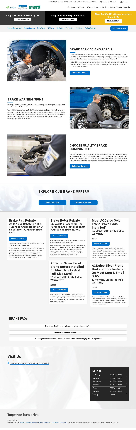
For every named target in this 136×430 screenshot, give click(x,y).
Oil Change (51, 28)
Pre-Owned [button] (80, 7)
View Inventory (23, 19)
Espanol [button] (126, 7)
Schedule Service (119, 28)
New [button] (72, 7)
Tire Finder (79, 28)
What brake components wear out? (67, 332)
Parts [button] (112, 7)
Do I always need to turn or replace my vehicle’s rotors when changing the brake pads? (68, 339)
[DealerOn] (12, 420)
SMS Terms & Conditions (59, 422)
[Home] (68, 7)
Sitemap (28, 422)
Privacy (34, 422)
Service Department (14, 28)
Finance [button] (96, 7)
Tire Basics (69, 28)
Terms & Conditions (44, 422)
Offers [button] (89, 7)
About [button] (119, 7)
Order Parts (41, 28)
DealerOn (22, 422)
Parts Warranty (90, 28)
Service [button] (104, 7)
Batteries (60, 28)
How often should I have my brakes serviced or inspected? (67, 326)
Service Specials (29, 28)
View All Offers (52, 203)
